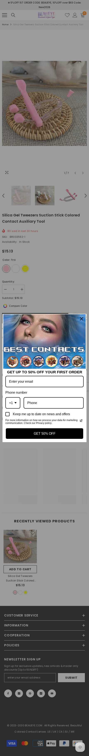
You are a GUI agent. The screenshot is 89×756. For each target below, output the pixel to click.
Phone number (16, 392)
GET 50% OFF (44, 433)
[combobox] (12, 403)
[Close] (82, 319)
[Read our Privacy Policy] (81, 420)
